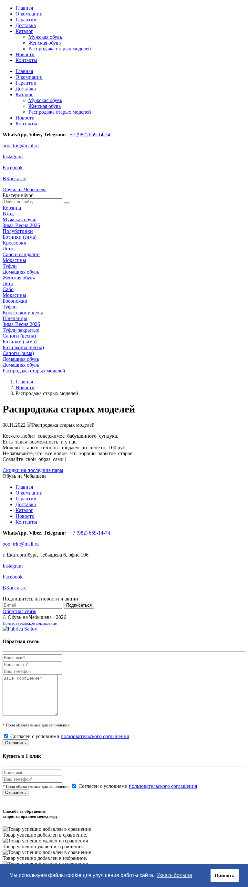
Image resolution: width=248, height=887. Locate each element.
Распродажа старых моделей (59, 48)
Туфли (10, 266)
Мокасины (14, 260)
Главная (24, 8)
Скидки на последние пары (33, 470)
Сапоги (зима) (18, 353)
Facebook (13, 167)
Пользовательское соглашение (30, 623)
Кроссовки (14, 242)
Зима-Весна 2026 (21, 225)
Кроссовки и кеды (23, 312)
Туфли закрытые (21, 330)
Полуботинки (18, 231)
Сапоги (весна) (19, 336)
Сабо (8, 289)
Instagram (13, 156)
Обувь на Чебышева (24, 189)
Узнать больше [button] (174, 875)
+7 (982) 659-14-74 (90, 134)
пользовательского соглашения (95, 736)
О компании (29, 13)
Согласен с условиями (69, 736)
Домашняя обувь (21, 272)
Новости (25, 54)
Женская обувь (44, 43)
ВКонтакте (14, 178)
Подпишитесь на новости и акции (40, 598)
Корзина (12, 208)
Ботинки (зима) (19, 237)
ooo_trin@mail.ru (21, 145)
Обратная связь (19, 611)
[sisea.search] (66, 203)
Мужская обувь (45, 37)
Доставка (26, 25)
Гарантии (26, 19)
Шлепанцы (15, 318)
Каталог (24, 31)
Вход (8, 213)
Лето (8, 248)
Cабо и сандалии (21, 254)
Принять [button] (224, 875)
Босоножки (15, 301)
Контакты (26, 60)
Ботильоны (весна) (23, 347)
